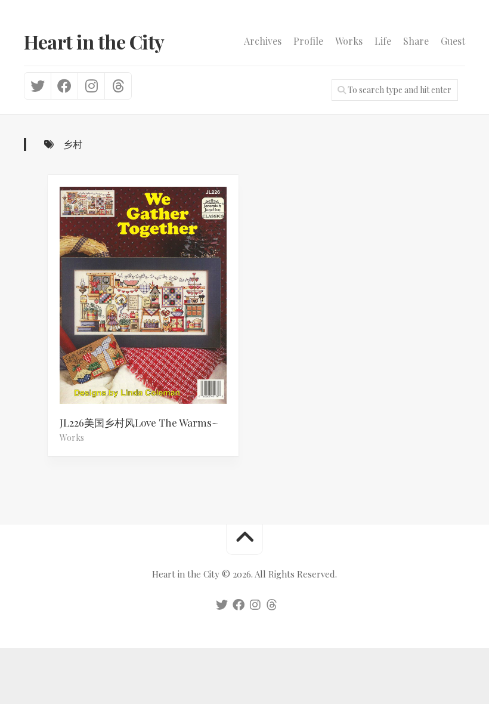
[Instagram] (91, 86)
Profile (308, 41)
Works (349, 41)
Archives (262, 41)
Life (383, 41)
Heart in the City (94, 41)
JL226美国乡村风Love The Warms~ (139, 422)
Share (416, 41)
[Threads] (117, 86)
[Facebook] (64, 86)
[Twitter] (37, 86)
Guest (453, 41)
